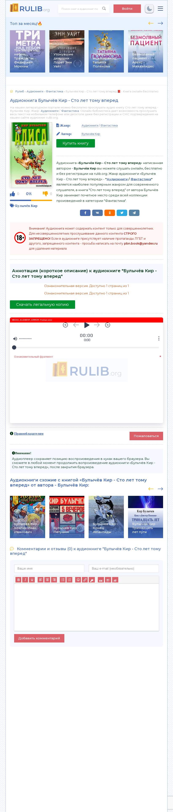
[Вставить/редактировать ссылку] (85, 580)
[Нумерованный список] (69, 580)
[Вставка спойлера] (108, 580)
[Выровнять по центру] (47, 580)
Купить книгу (76, 143)
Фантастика (70, 110)
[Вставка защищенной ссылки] (92, 580)
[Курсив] (25, 580)
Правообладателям (28, 433)
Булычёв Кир (26, 205)
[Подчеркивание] (32, 580)
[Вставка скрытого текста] (115, 580)
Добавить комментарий (39, 638)
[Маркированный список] (63, 580)
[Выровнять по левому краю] (40, 580)
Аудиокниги (49, 110)
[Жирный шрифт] (18, 580)
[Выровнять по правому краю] (54, 580)
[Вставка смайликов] (78, 580)
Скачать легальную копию (42, 304)
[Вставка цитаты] (101, 580)
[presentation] (151, 23)
